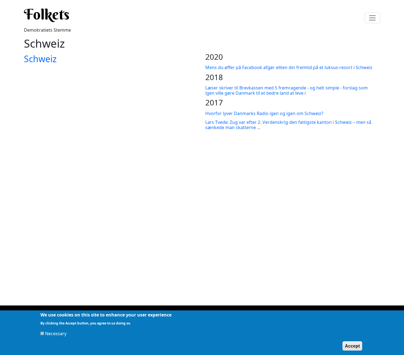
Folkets (47, 14)
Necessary (56, 334)
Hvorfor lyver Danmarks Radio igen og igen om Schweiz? (264, 113)
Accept (352, 345)
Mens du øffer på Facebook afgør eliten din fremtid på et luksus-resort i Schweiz (288, 67)
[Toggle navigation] (372, 17)
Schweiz (40, 59)
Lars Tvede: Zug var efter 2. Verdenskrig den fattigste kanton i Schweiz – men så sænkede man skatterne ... (288, 124)
